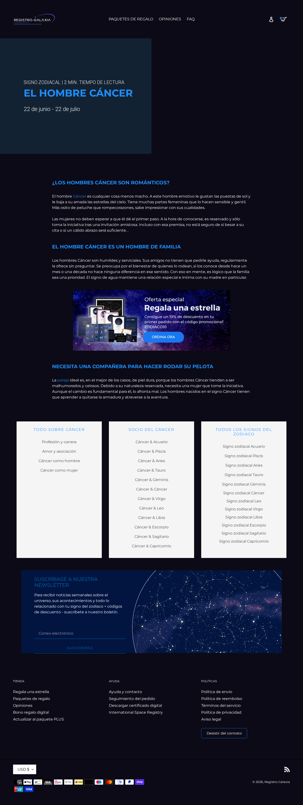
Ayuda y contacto (125, 692)
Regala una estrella (31, 692)
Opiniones (22, 705)
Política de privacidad (221, 712)
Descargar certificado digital (135, 705)
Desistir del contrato (224, 733)
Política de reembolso (221, 698)
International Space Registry (136, 712)
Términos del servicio (221, 705)
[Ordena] (152, 320)
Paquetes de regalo (31, 698)
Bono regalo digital (31, 712)
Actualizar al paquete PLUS (38, 719)
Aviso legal (211, 719)
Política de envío (216, 692)
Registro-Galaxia (277, 782)
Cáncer (80, 196)
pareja (63, 380)
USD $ (23, 769)
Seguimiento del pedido (132, 698)
